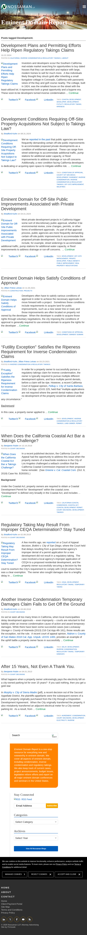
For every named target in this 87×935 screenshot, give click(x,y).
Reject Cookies (39, 874)
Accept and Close (67, 874)
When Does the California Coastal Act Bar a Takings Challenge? (43, 438)
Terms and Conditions (11, 910)
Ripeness (60, 106)
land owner (69, 423)
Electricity (62, 720)
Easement (73, 177)
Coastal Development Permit (69, 507)
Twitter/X (10, 919)
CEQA (64, 582)
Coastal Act (73, 505)
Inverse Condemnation (67, 649)
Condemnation (78, 715)
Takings (60, 512)
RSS (30, 919)
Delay (64, 647)
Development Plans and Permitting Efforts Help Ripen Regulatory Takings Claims (41, 48)
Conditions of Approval (72, 172)
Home (5, 887)
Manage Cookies (13, 874)
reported (51, 542)
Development (73, 102)
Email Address (24, 805)
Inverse (71, 720)
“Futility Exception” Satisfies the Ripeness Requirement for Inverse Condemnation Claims (40, 352)
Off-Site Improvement (74, 184)
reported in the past (39, 139)
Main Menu (84, 6)
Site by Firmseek (8, 927)
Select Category (24, 822)
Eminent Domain (76, 334)
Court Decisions (17, 448)
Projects (28, 291)
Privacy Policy (61, 864)
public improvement (65, 263)
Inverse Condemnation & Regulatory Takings (41, 58)
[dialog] (43, 868)
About (6, 892)
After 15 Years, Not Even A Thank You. (38, 666)
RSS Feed (26, 799)
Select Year (21, 838)
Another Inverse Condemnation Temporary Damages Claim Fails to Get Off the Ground (43, 601)
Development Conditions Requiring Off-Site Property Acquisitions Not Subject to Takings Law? (43, 124)
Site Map (5, 907)
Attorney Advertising (30, 925)
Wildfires (61, 187)
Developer (61, 102)
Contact (8, 896)
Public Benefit (73, 261)
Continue (74, 93)
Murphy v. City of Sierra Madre (20, 692)
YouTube (23, 919)
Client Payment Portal (11, 904)
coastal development (71, 99)
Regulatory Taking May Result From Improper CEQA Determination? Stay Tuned (43, 527)
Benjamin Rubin (11, 446)
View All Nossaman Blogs (36, 849)
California (15, 58)
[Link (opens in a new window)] (18, 6)
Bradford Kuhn (10, 134)
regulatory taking (72, 104)
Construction (16, 291)
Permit (79, 423)
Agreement (66, 715)
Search (16, 735)
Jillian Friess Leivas (13, 288)
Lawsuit (65, 58)
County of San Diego (66, 175)
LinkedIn (3, 919)
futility (60, 104)
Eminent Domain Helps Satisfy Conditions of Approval (43, 280)
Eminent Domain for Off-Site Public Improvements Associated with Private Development (37, 204)
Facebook (16, 919)
